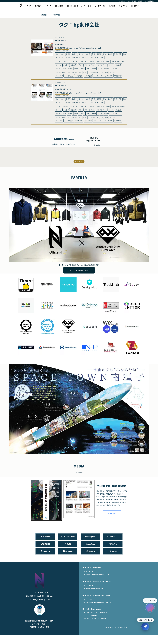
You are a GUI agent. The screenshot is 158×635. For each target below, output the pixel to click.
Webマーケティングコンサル (103, 76)
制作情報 (57, 15)
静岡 (93, 54)
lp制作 (84, 58)
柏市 (101, 72)
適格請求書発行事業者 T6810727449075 (39, 621)
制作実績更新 (61, 40)
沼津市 (58, 69)
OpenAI (111, 65)
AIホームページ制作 (103, 61)
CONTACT (135, 6)
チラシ (80, 65)
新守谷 (74, 72)
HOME (120, 1)
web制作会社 (69, 76)
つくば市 (114, 69)
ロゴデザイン (83, 61)
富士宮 (83, 69)
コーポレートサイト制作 (96, 58)
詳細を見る (112, 513)
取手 (80, 72)
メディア (48, 6)
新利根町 (107, 69)
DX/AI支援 (59, 6)
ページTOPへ (79, 161)
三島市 (64, 69)
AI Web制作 (86, 6)
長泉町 (68, 54)
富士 (104, 54)
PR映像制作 (118, 76)
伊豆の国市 (117, 54)
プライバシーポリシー (39, 624)
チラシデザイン (90, 65)
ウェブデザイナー (115, 72)
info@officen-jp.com (92, 609)
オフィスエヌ (60, 54)
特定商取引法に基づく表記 (39, 627)
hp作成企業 (88, 76)
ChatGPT (92, 61)
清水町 (110, 54)
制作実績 (112, 6)
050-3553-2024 (90, 615)
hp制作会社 (79, 76)
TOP (29, 6)
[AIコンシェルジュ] (150, 607)
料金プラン (123, 6)
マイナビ (58, 65)
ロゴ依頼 (118, 65)
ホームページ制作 (84, 54)
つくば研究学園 (93, 72)
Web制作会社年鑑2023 (119, 61)
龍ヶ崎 (93, 69)
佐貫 (84, 72)
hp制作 (74, 54)
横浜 (106, 72)
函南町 (76, 69)
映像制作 (74, 65)
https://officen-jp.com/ (40, 599)
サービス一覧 (100, 6)
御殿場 (99, 54)
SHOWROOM (72, 6)
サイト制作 (59, 76)
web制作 (66, 65)
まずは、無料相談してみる (79, 270)
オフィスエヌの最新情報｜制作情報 (133, 1)
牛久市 (100, 69)
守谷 (68, 72)
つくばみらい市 (61, 72)
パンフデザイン (102, 65)
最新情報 (38, 6)
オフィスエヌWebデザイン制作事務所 (68, 58)
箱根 (88, 69)
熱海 (124, 54)
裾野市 (70, 69)
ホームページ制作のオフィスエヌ (66, 61)
